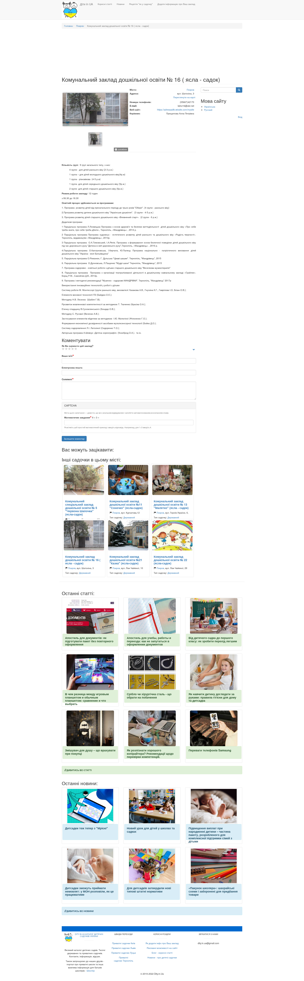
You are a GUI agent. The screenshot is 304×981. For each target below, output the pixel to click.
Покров (80, 25)
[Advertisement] (152, 54)
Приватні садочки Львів (124, 947)
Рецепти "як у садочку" (141, 4)
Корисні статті (105, 4)
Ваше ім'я (67, 355)
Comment (67, 379)
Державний (129, 517)
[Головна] (71, 9)
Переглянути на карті (184, 97)
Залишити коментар (74, 438)
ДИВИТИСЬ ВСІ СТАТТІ (79, 770)
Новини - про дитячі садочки (162, 957)
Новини (120, 4)
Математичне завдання (77, 417)
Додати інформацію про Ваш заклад (176, 4)
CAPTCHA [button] (70, 405)
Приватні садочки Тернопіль (123, 959)
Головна (68, 25)
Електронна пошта (72, 367)
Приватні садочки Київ (123, 943)
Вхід (240, 116)
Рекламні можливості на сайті (162, 947)
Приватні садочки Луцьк (123, 952)
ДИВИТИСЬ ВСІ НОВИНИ (80, 911)
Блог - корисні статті (162, 952)
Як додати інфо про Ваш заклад (162, 943)
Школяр (91, 970)
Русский (208, 109)
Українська (209, 106)
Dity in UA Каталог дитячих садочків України (89, 935)
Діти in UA (86, 4)
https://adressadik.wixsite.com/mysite (175, 109)
